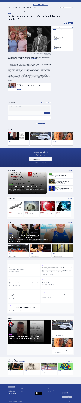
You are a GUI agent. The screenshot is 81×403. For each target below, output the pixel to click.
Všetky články (70, 170)
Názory (20, 7)
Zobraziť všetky (70, 361)
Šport (24, 7)
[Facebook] (64, 23)
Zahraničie (15, 7)
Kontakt (63, 388)
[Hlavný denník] (40, 4)
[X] (71, 0)
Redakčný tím (23, 390)
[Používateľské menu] (72, 7)
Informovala (33, 58)
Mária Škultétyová (17, 285)
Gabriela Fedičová (37, 256)
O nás (22, 388)
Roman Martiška (49, 284)
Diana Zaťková (55, 176)
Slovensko (9, 7)
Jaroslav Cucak (31, 216)
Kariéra (22, 391)
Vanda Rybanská (16, 298)
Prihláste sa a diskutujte (46, 102)
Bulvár (35, 7)
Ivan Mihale (14, 256)
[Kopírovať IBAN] (50, 159)
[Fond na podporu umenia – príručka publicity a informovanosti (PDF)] (38, 393)
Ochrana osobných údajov (52, 388)
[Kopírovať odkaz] (71, 23)
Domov (9, 11)
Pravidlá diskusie (51, 391)
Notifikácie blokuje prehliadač (67, 397)
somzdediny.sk (22, 361)
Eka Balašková (62, 183)
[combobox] (66, 7)
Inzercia (36, 388)
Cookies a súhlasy (51, 390)
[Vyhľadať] (61, 7)
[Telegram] (72, 0)
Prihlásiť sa (47, 113)
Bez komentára (29, 7)
